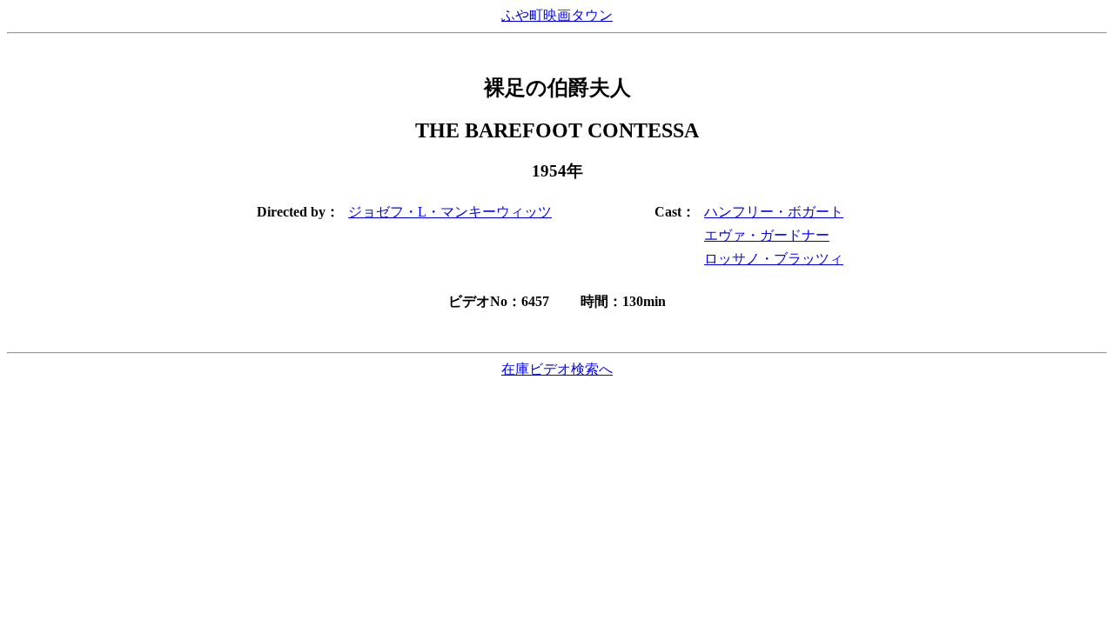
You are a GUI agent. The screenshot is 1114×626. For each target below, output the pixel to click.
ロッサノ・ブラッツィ (773, 258)
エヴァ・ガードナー (766, 235)
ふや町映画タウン (557, 15)
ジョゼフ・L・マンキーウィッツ (450, 211)
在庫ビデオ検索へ (557, 369)
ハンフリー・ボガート (773, 211)
